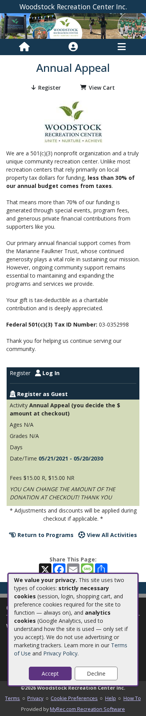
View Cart (102, 87)
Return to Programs (45, 535)
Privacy (35, 698)
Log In (50, 373)
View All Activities (111, 535)
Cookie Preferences (74, 698)
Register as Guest (42, 394)
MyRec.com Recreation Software (87, 709)
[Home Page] (24, 47)
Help (110, 698)
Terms (12, 698)
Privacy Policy (60, 653)
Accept (50, 673)
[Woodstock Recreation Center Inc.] (73, 25)
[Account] (73, 47)
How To (132, 698)
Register (49, 87)
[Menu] (122, 47)
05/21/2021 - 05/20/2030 (71, 458)
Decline (96, 673)
